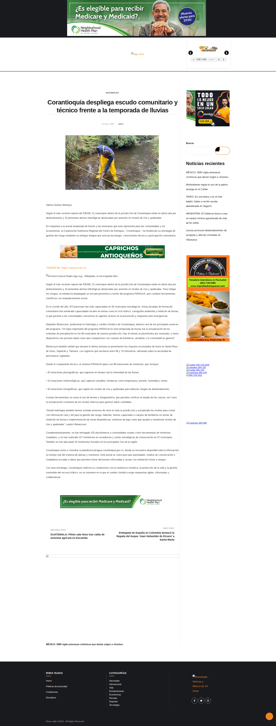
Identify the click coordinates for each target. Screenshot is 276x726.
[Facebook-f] (195, 701)
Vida (111, 687)
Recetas (113, 698)
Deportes (113, 701)
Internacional (115, 684)
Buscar (190, 143)
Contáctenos (52, 692)
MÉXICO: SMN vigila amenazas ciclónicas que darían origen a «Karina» (84, 644)
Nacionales (112, 93)
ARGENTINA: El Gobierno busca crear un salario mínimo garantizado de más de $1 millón (207, 218)
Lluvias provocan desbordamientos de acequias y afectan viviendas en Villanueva (206, 235)
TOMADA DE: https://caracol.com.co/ (66, 267)
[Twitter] (201, 701)
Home (49, 681)
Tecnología (114, 705)
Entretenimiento (116, 691)
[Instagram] (208, 701)
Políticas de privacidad (56, 686)
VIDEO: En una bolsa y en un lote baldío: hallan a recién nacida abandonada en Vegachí (204, 201)
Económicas (115, 694)
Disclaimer (51, 697)
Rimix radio (51, 721)
